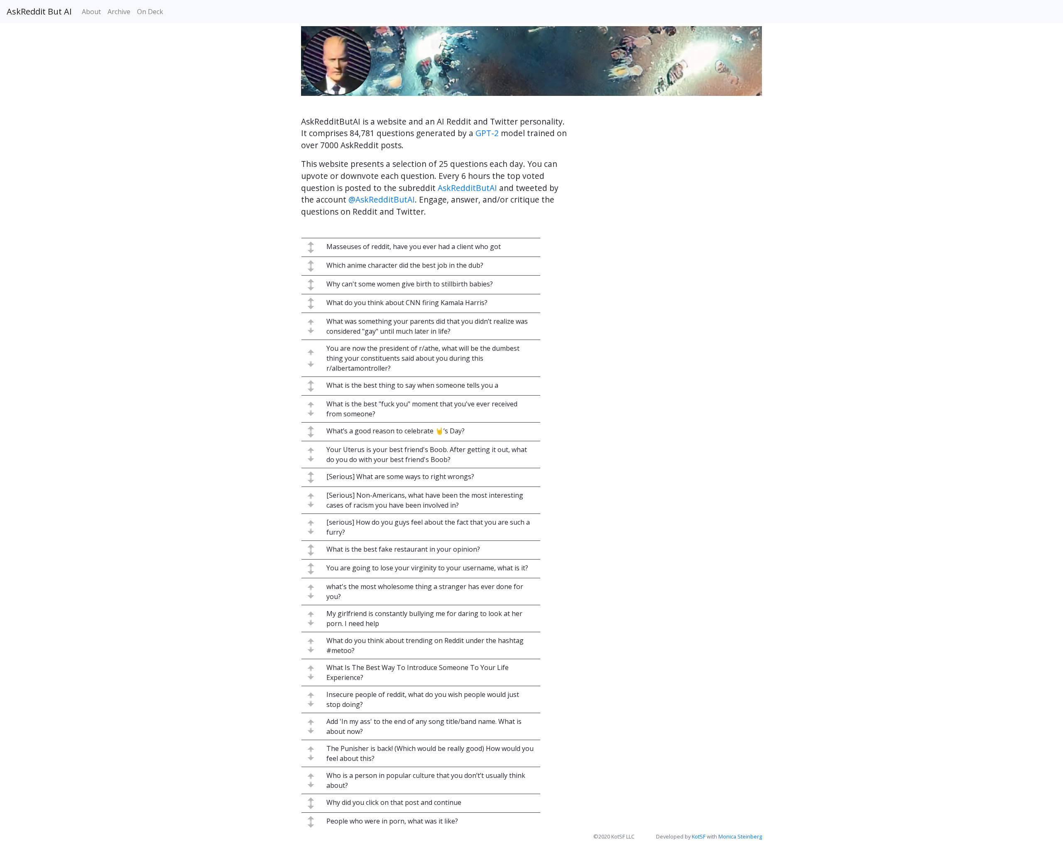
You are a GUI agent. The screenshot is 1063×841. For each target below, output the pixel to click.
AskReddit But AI (39, 11)
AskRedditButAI (467, 187)
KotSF (698, 836)
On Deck (150, 11)
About (91, 11)
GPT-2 (487, 133)
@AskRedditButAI (381, 199)
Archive (119, 11)
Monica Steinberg (740, 836)
